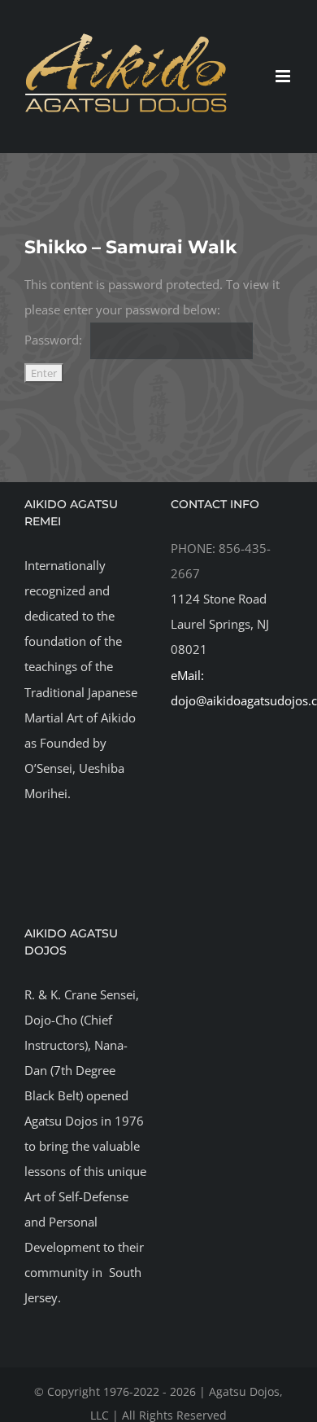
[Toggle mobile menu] (284, 76)
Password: (53, 339)
